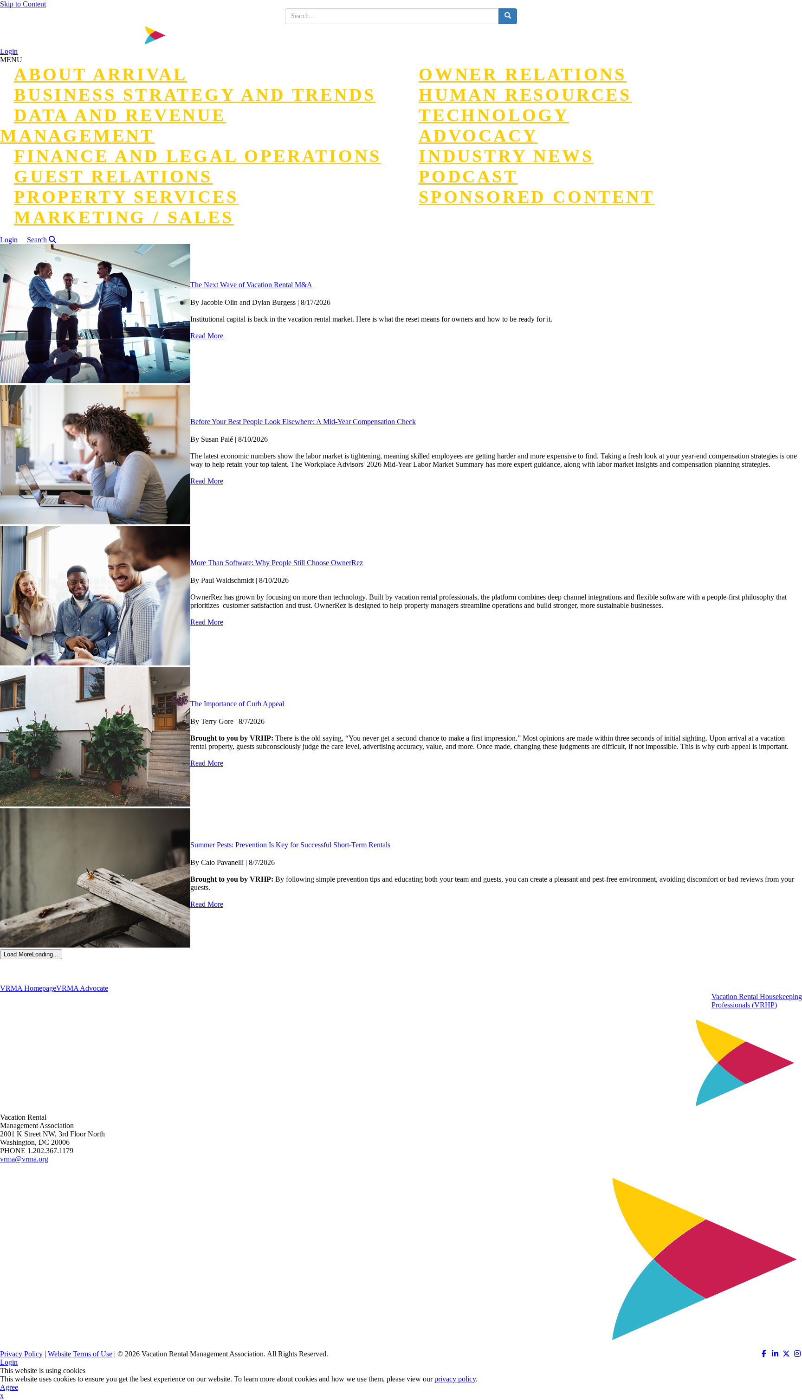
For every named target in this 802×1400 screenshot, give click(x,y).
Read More (206, 336)
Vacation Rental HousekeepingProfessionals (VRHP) (756, 1001)
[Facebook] (764, 1354)
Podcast (468, 176)
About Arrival (100, 74)
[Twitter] (786, 1354)
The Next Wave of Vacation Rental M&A (251, 285)
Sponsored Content (537, 196)
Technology (494, 115)
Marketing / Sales (124, 217)
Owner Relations (523, 74)
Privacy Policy (21, 1354)
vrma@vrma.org (24, 1159)
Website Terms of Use (80, 1354)
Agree (9, 1387)
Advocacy (478, 135)
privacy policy (455, 1379)
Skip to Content (23, 4)
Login (9, 51)
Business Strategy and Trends (194, 94)
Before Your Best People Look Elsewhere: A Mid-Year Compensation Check (303, 422)
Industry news (506, 156)
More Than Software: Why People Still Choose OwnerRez (276, 563)
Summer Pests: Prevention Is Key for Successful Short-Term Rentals (290, 845)
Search (38, 240)
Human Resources (525, 94)
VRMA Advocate (82, 988)
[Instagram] (797, 1354)
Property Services (126, 196)
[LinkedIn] (775, 1354)
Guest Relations (113, 176)
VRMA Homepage (28, 988)
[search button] (507, 16)
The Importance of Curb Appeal (237, 704)
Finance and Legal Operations (197, 156)
